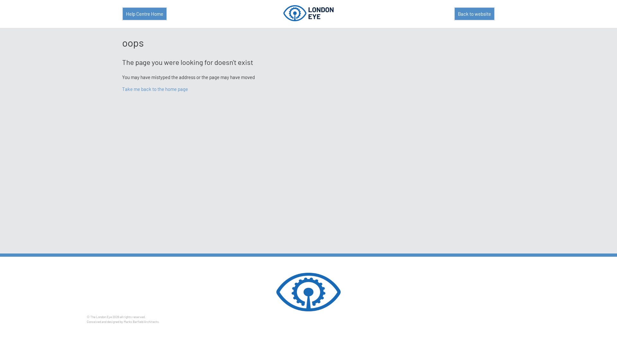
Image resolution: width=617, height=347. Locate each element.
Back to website (474, 14)
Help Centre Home (144, 14)
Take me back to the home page (155, 89)
